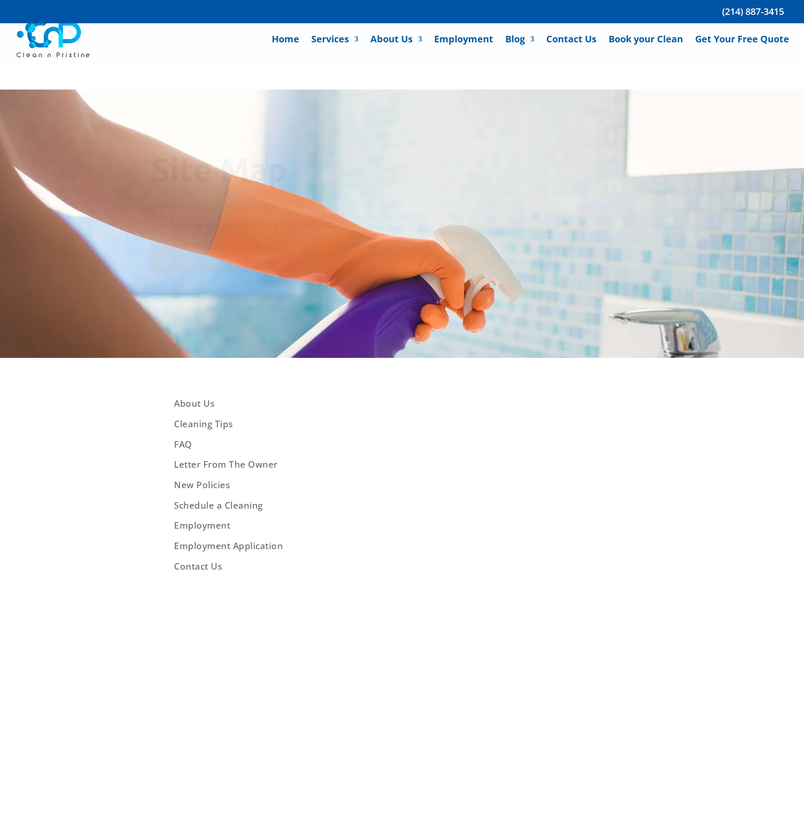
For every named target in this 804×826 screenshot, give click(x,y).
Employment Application (228, 546)
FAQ (183, 444)
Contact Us (571, 49)
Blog (515, 49)
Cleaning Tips (203, 424)
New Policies (202, 485)
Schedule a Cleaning (218, 505)
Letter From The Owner (226, 464)
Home (285, 49)
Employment (463, 49)
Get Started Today (200, 258)
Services (330, 49)
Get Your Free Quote (742, 49)
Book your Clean (646, 49)
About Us (391, 49)
